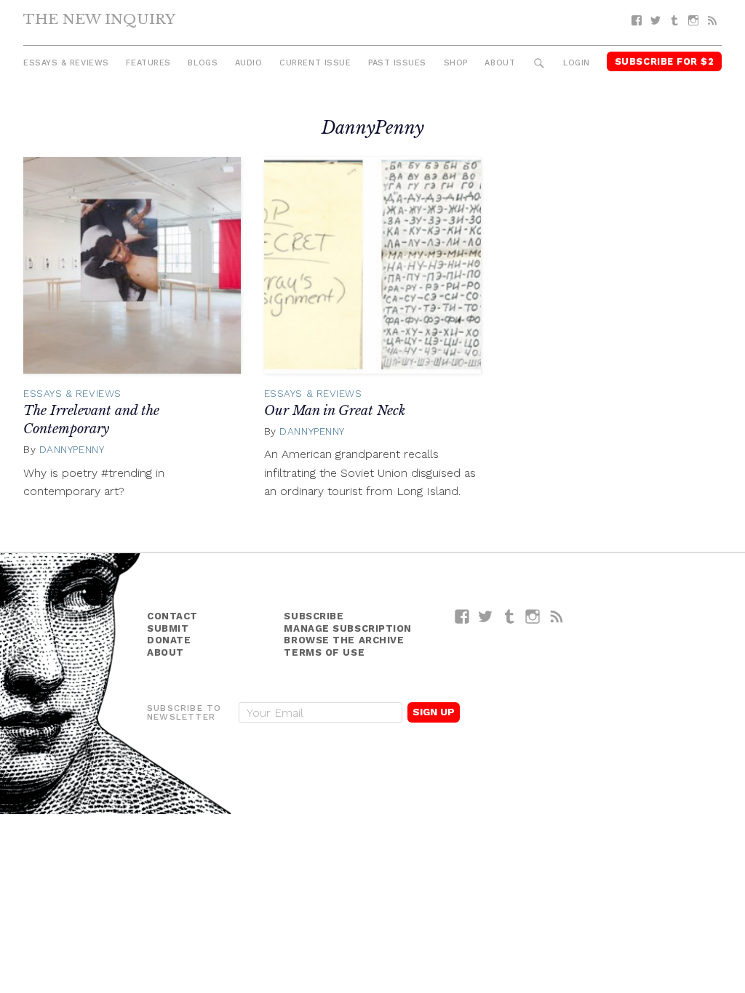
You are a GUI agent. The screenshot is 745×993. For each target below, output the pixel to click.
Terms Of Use (324, 652)
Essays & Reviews (66, 63)
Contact (172, 616)
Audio (249, 63)
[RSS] (712, 21)
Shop (456, 63)
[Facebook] (636, 21)
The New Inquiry (99, 19)
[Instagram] (693, 21)
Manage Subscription (347, 628)
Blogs (203, 63)
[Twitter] (655, 21)
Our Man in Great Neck (334, 411)
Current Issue (315, 63)
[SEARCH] (539, 64)
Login (576, 63)
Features (148, 63)
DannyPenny (72, 449)
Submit (167, 628)
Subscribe (313, 616)
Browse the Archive (344, 640)
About (500, 63)
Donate (169, 640)
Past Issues (397, 63)
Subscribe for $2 (664, 61)
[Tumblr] (674, 21)
